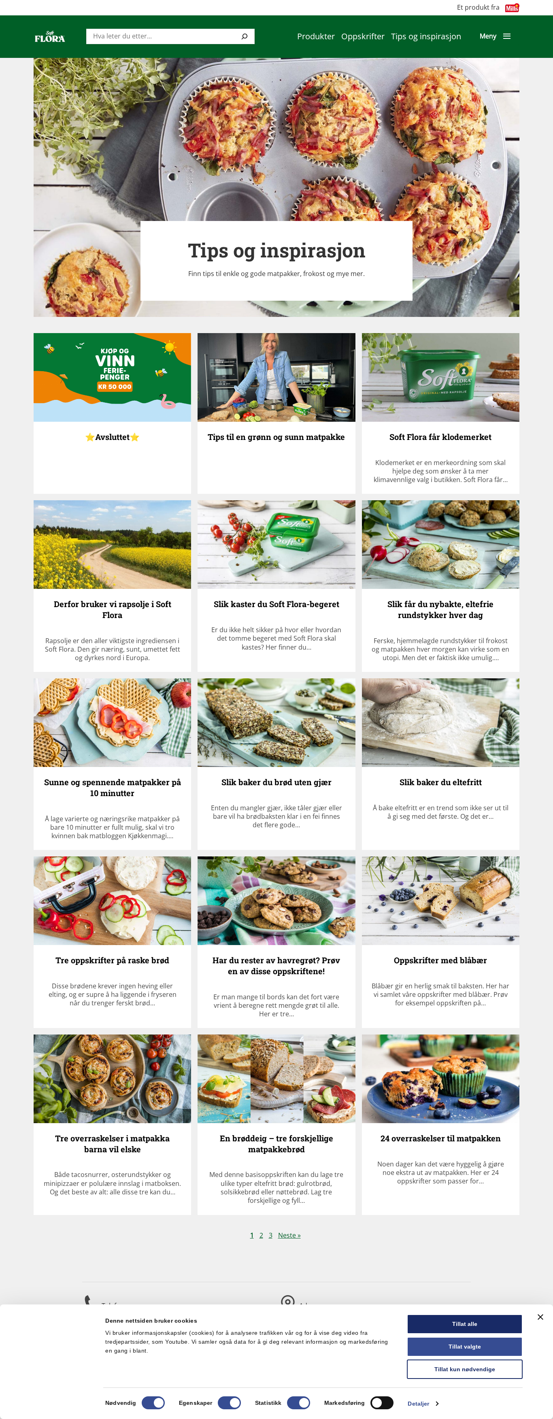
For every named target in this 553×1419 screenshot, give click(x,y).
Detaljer (418, 1403)
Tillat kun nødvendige (464, 1369)
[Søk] (244, 36)
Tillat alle (464, 1324)
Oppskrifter (363, 36)
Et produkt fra (478, 7)
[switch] (229, 1402)
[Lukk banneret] (540, 1317)
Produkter (316, 36)
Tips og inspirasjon (426, 36)
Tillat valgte (465, 1346)
